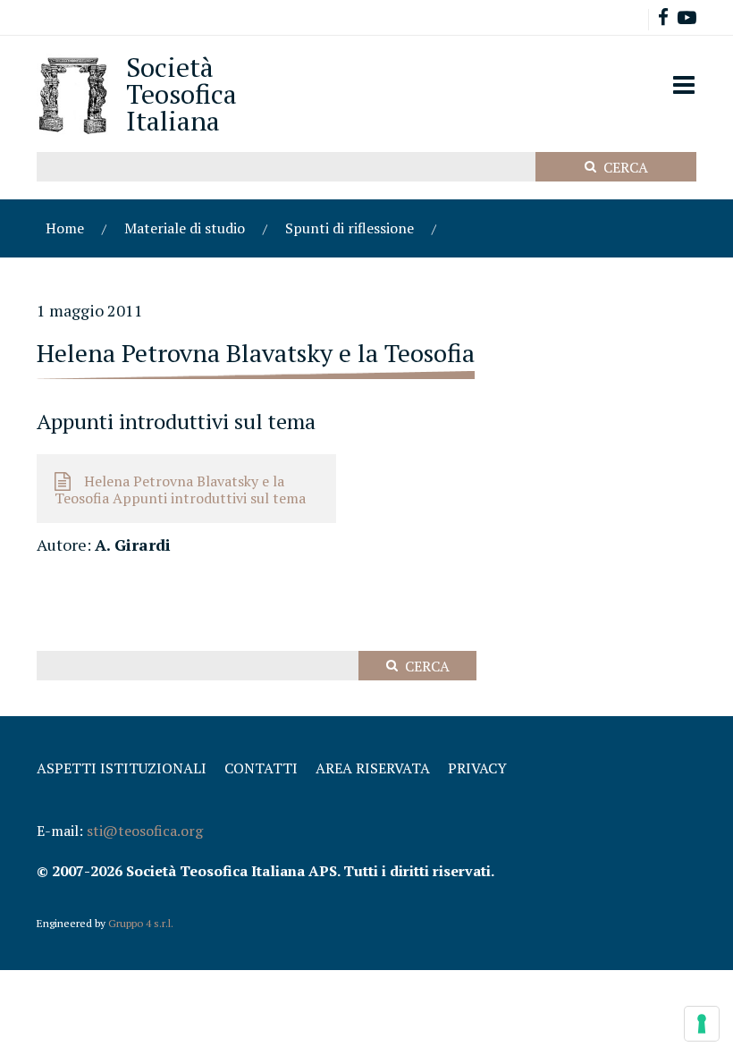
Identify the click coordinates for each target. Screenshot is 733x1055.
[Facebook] (663, 19)
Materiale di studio (184, 228)
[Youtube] (687, 19)
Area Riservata (373, 768)
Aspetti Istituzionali (121, 768)
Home (65, 228)
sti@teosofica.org (145, 830)
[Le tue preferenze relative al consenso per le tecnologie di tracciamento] (702, 1024)
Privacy (477, 768)
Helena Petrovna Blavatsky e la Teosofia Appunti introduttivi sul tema (180, 489)
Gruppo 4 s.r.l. (140, 923)
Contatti (261, 768)
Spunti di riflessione (349, 228)
